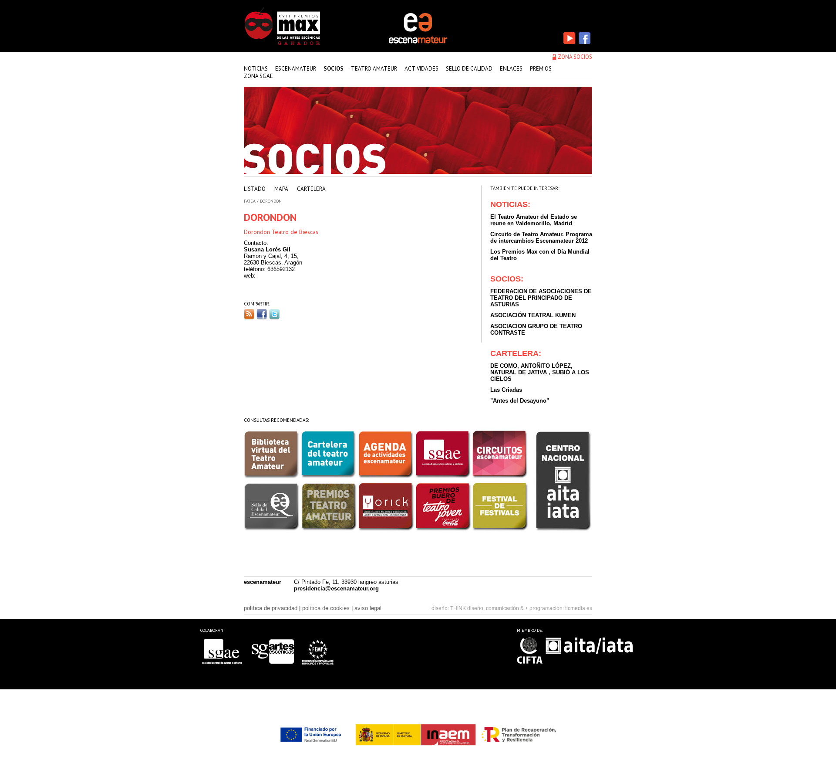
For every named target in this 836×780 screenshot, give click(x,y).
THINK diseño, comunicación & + (489, 608)
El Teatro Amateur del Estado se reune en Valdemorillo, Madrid (533, 220)
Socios (334, 68)
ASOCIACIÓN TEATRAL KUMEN (533, 315)
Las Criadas (506, 390)
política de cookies (326, 608)
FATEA (250, 201)
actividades (421, 68)
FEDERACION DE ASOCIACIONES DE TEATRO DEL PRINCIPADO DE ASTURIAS (541, 298)
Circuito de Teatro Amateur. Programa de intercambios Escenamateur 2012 (541, 237)
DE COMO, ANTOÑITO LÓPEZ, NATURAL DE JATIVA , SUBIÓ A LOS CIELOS (539, 372)
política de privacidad (270, 608)
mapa (281, 189)
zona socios (575, 57)
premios (541, 68)
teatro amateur (374, 68)
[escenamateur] (418, 42)
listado (255, 189)
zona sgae (258, 76)
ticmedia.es (578, 608)
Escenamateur (295, 68)
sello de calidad (469, 68)
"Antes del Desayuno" (519, 400)
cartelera (311, 189)
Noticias (256, 68)
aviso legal (367, 608)
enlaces (511, 68)
